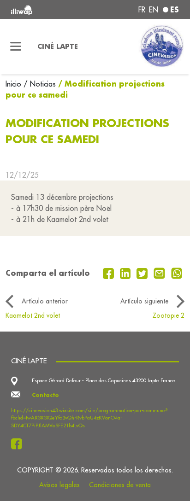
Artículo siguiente (144, 301)
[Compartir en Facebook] (109, 272)
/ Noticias (40, 83)
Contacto (45, 395)
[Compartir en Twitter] (143, 272)
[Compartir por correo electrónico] (160, 272)
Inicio (15, 83)
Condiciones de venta (120, 485)
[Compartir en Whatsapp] (176, 272)
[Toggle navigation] (16, 46)
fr (141, 9)
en (153, 9)
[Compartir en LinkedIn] (126, 272)
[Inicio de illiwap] (43, 9)
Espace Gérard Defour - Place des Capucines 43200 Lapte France (103, 380)
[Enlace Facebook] (19, 443)
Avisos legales (59, 485)
